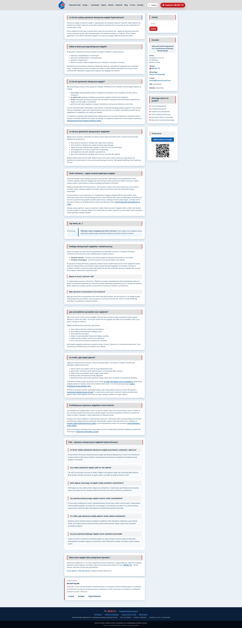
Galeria (111, 5)
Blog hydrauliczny (84, 571)
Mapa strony (143, 614)
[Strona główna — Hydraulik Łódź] (62, 5)
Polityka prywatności (112, 614)
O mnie (132, 5)
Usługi (85, 5)
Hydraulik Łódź (75, 5)
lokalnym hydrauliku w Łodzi (87, 432)
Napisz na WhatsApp (157, 74)
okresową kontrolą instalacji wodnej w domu (84, 121)
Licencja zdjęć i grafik (129, 614)
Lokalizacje (95, 5)
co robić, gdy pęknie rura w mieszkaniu (118, 381)
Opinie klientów (94, 596)
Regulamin (98, 614)
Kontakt (140, 5)
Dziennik (119, 5)
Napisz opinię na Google (163, 139)
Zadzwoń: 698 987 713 (173, 5)
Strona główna (72, 571)
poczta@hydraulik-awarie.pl (160, 80)
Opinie (103, 5)
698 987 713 (127, 565)
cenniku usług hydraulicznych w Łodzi (81, 423)
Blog (126, 5)
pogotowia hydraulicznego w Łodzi (80, 392)
